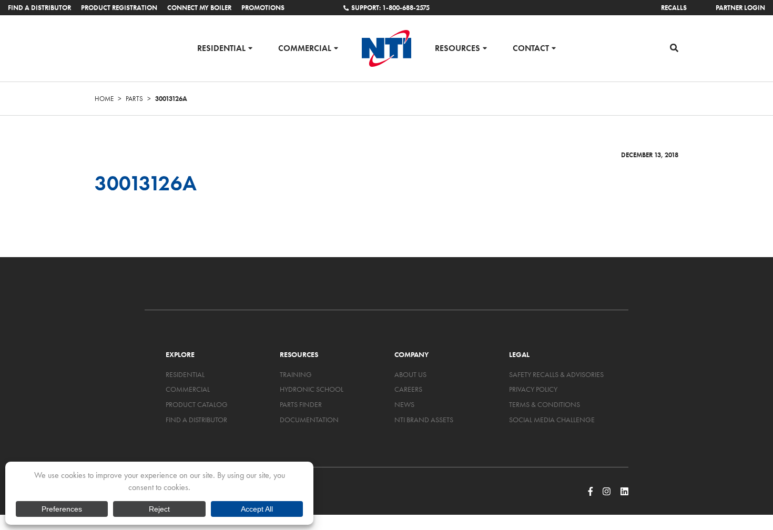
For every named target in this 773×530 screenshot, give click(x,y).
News (404, 404)
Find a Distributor (39, 7)
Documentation (309, 419)
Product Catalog (197, 404)
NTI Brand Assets (423, 419)
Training (296, 374)
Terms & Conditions (544, 404)
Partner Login (740, 7)
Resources (457, 47)
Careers (408, 389)
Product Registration (119, 7)
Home (104, 98)
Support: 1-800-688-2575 (390, 7)
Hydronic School (311, 389)
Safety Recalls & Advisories (556, 374)
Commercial (304, 47)
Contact (531, 47)
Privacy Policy (533, 389)
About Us (410, 374)
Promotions (262, 7)
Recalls (674, 7)
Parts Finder (301, 404)
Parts (134, 98)
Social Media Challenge (552, 419)
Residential (221, 47)
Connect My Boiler (199, 7)
